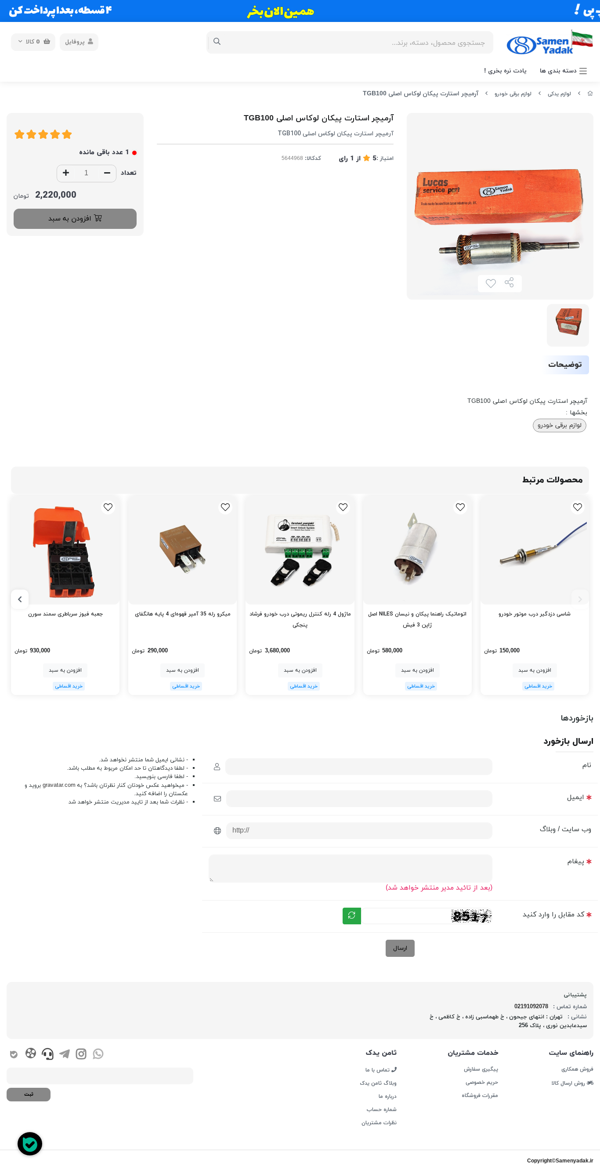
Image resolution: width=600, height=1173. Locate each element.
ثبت (28, 1094)
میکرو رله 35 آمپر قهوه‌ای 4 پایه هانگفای (183, 614)
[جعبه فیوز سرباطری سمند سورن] (65, 550)
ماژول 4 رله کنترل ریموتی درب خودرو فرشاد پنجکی (300, 619)
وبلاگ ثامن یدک (378, 1083)
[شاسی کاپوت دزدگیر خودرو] (535, 550)
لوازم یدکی (559, 94)
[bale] (14, 1055)
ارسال (400, 948)
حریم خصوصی (482, 1082)
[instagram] (81, 1055)
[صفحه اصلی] (590, 94)
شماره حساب (382, 1110)
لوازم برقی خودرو (513, 94)
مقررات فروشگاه (480, 1095)
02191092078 (531, 1007)
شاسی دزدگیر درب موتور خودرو (535, 614)
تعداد (129, 173)
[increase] (66, 173)
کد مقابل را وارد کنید (553, 915)
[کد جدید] (352, 916)
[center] (217, 42)
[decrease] (107, 173)
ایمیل (575, 797)
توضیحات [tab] (565, 364)
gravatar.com (59, 785)
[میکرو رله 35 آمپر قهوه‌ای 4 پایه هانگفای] (182, 550)
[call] (47, 1055)
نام (586, 765)
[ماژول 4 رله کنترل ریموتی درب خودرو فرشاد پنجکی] (300, 550)
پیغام (575, 861)
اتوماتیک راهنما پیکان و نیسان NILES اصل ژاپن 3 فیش (417, 619)
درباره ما (388, 1096)
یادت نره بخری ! (505, 71)
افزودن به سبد (71, 219)
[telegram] (64, 1055)
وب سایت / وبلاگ (565, 829)
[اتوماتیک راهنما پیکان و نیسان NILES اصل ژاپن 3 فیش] (417, 550)
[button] (580, 599)
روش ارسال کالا (569, 1083)
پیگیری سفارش (481, 1069)
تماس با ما (378, 1069)
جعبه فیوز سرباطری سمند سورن (65, 614)
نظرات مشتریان (379, 1123)
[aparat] (30, 1055)
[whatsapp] (98, 1055)
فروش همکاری (577, 1069)
